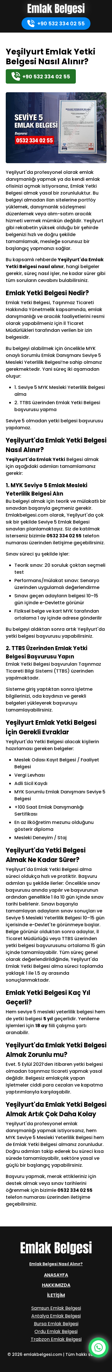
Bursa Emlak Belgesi (56, 1323)
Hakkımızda (56, 1285)
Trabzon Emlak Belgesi (56, 1339)
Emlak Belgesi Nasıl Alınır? (56, 1264)
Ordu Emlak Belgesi (56, 1331)
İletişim (56, 1295)
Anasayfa (56, 1275)
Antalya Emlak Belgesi (56, 1316)
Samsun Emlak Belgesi (56, 1308)
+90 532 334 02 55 (61, 23)
